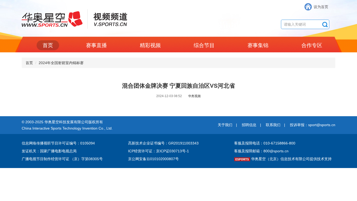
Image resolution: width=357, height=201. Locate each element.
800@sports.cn (276, 151)
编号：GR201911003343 (178, 143)
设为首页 (321, 7)
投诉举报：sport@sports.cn (312, 125)
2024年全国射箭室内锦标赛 (61, 63)
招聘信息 (249, 125)
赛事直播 (96, 45)
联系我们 (273, 125)
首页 (48, 45)
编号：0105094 (82, 143)
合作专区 (311, 45)
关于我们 (225, 125)
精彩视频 (150, 45)
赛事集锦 (257, 45)
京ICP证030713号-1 (172, 151)
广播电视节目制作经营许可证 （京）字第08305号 (62, 159)
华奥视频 (194, 96)
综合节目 (204, 45)
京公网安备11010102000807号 (153, 159)
